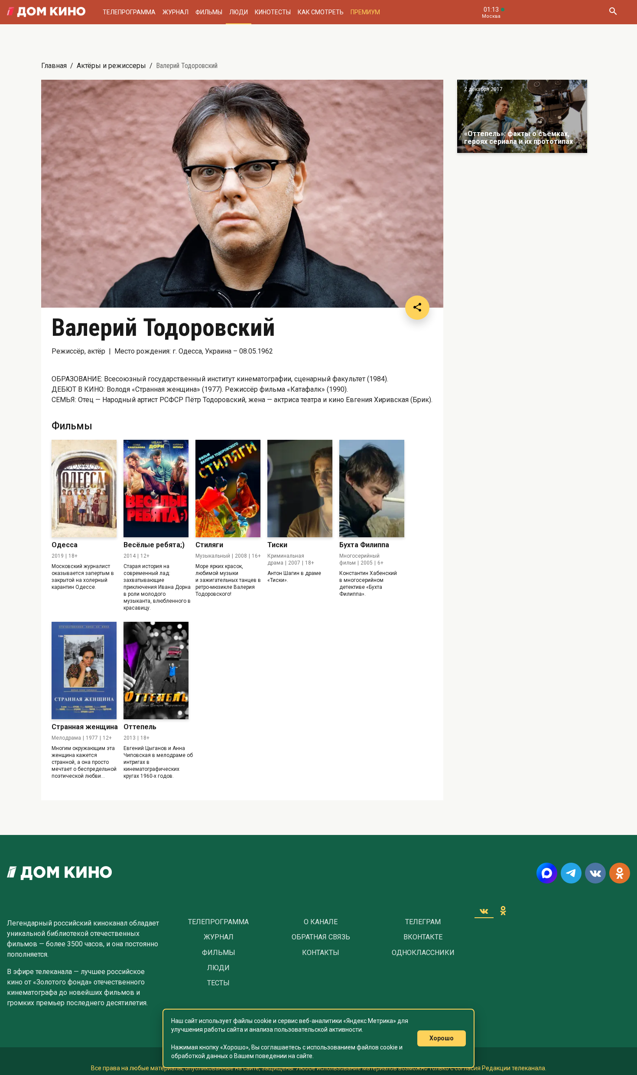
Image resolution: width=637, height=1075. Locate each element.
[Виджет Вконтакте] (484, 910)
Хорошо (441, 1038)
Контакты (320, 953)
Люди (238, 12)
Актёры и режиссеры (111, 66)
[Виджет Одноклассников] (503, 910)
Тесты (218, 983)
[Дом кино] (46, 12)
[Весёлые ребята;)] (156, 488)
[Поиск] (613, 12)
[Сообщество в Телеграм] (571, 873)
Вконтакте (422, 937)
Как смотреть (321, 12)
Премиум (365, 12)
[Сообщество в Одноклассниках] (619, 873)
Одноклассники (423, 953)
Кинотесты (273, 12)
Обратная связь (321, 937)
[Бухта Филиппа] (371, 488)
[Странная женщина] (84, 670)
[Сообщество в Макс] (546, 873)
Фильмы (208, 12)
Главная (54, 66)
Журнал (175, 12)
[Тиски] (299, 488)
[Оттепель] (156, 670)
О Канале (321, 922)
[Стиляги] (227, 488)
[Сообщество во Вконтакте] (595, 873)
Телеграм (423, 922)
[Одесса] (84, 488)
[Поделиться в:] (417, 308)
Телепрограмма (129, 12)
